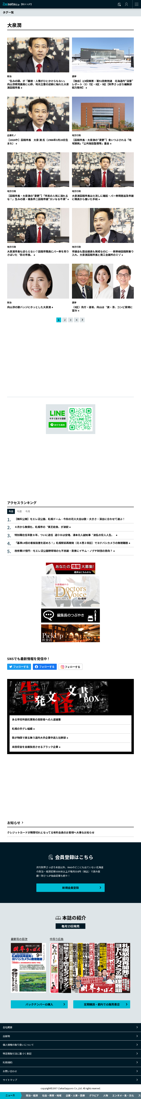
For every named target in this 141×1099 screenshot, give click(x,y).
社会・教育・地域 (51, 1095)
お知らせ (13, 822)
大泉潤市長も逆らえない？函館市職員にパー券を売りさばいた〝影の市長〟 (38, 253)
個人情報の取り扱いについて (18, 1044)
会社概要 (7, 1027)
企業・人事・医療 (75, 1095)
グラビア (94, 1095)
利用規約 (7, 1062)
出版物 (6, 1036)
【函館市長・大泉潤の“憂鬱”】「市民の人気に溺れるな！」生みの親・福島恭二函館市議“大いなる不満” (37, 197)
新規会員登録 (70, 888)
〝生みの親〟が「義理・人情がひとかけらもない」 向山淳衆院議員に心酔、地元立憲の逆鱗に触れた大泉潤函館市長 (38, 84)
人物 (105, 1095)
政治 (9, 76)
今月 (27, 511)
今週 (19, 511)
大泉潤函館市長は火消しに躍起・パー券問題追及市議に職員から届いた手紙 (103, 197)
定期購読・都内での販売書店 (102, 1004)
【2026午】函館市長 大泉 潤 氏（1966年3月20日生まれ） (37, 141)
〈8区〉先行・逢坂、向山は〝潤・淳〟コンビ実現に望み (102, 308)
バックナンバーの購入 (39, 1004)
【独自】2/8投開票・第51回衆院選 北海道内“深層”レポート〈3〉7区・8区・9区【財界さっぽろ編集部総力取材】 (102, 84)
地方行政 (76, 135)
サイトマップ (10, 1080)
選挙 (74, 76)
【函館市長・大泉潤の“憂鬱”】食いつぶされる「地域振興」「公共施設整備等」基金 (101, 141)
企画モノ (11, 135)
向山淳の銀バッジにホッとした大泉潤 (29, 307)
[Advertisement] (70, 356)
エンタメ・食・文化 (123, 1095)
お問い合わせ (10, 1071)
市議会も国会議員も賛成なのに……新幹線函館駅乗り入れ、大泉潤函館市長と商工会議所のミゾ (103, 253)
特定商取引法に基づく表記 (17, 1053)
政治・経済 (32, 1095)
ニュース (10, 1095)
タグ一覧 (8, 12)
